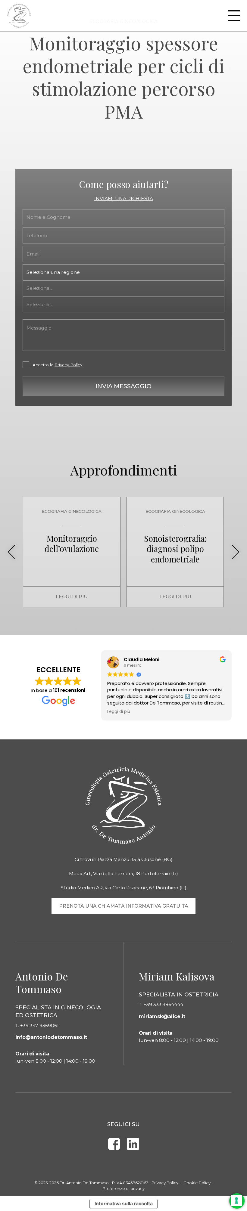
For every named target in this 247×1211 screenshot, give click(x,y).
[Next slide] (235, 552)
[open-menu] (234, 15)
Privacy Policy (68, 364)
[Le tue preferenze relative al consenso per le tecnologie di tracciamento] (236, 1200)
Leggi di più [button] (118, 711)
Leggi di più (72, 596)
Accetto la (57, 364)
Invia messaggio (123, 386)
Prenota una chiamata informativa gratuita (123, 906)
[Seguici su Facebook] (114, 1143)
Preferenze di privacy (124, 1188)
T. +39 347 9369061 (37, 1025)
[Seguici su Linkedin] (133, 1143)
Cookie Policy (197, 1182)
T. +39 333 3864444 (161, 1004)
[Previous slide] (11, 552)
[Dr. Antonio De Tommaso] (19, 16)
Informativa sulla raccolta (124, 1203)
